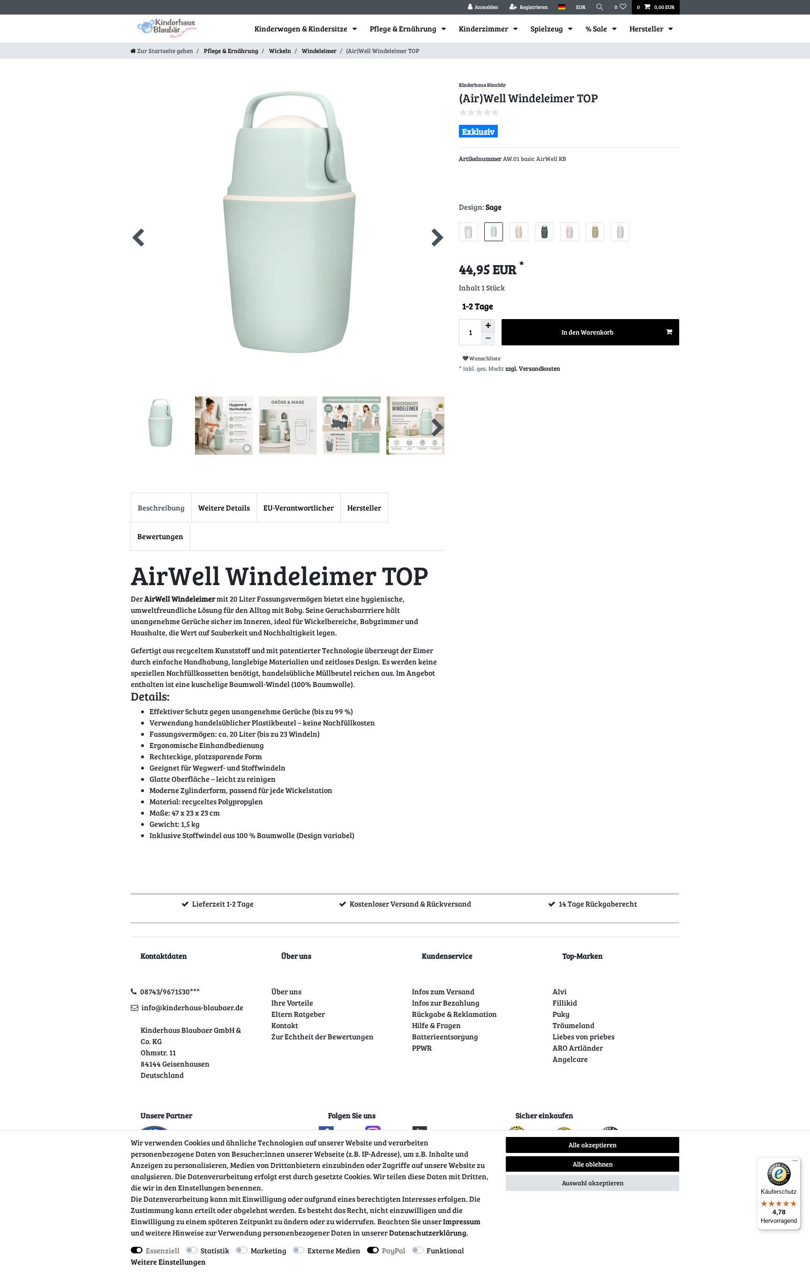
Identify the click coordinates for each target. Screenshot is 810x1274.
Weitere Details (224, 507)
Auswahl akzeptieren (592, 1182)
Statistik (215, 1250)
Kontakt (284, 1025)
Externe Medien (334, 1250)
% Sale (596, 28)
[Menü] (795, 1162)
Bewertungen (160, 536)
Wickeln (279, 50)
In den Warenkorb (588, 332)
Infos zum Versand (443, 991)
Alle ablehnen (593, 1164)
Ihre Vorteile (292, 1002)
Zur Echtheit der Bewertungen (322, 1036)
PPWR (422, 1048)
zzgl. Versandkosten (532, 368)
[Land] (561, 7)
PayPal (393, 1250)
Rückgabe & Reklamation (454, 1014)
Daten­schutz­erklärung (427, 1232)
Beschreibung (161, 507)
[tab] (161, 507)
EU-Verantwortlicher (298, 507)
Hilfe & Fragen (436, 1025)
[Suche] (600, 7)
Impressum (461, 1221)
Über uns (286, 991)
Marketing (268, 1250)
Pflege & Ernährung (404, 28)
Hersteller (647, 28)
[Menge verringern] (488, 338)
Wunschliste (484, 358)
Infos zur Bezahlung (446, 1002)
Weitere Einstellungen (168, 1261)
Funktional (445, 1250)
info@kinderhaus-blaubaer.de (192, 1007)
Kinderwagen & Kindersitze (302, 28)
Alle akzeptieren (592, 1144)
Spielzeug (547, 28)
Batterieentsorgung (445, 1036)
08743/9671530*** (170, 991)
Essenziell (163, 1250)
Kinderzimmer (484, 28)
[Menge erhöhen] (488, 325)
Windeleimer (318, 50)
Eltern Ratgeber (298, 1014)
